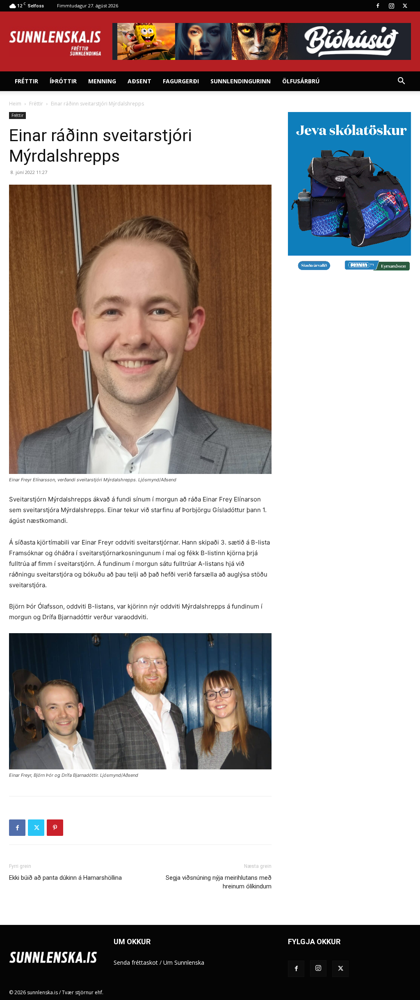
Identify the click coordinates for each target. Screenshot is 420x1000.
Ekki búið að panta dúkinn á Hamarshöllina (65, 877)
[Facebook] (378, 5)
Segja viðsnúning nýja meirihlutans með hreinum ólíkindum (219, 882)
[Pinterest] (55, 827)
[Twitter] (405, 5)
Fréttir (26, 81)
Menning (102, 81)
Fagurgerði (181, 81)
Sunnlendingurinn (240, 81)
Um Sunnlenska (183, 962)
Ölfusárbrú (301, 81)
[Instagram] (391, 5)
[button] (401, 82)
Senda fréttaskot (136, 962)
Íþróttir (63, 81)
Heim (15, 103)
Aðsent (139, 81)
